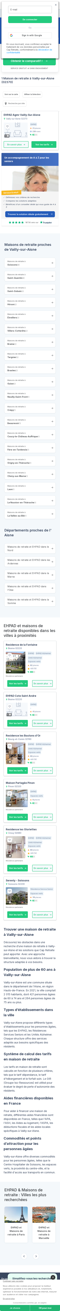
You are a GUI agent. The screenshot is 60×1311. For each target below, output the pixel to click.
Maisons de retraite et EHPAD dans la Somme (28, 601)
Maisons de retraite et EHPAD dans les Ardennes (28, 561)
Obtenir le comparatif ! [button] (27, 61)
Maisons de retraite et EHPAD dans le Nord (28, 548)
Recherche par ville (16, 103)
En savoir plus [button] (14, 144)
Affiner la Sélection (32, 94)
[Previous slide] (24, 1256)
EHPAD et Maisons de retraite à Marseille (44, 1233)
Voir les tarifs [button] (42, 144)
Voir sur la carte (11, 94)
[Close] (53, 1277)
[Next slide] (36, 1256)
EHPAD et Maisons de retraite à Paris (16, 1231)
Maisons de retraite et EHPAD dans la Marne (28, 575)
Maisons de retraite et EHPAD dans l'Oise (26, 588)
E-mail (13, 9)
